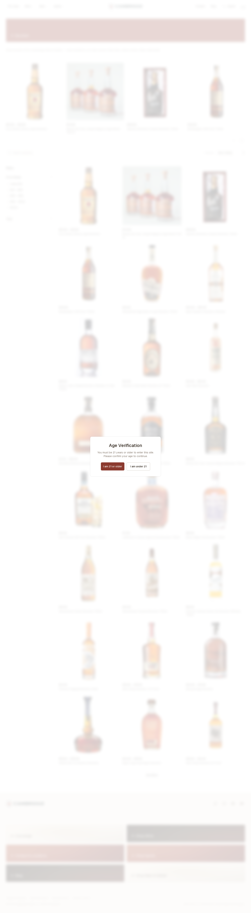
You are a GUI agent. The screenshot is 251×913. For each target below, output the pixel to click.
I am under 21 (138, 466)
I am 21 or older (112, 466)
